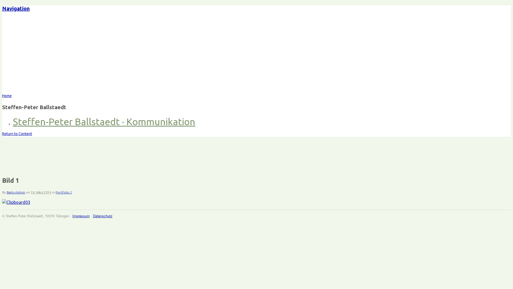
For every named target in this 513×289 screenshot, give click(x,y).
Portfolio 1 (64, 192)
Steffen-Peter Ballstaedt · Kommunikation (104, 121)
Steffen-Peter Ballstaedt (49, 55)
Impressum (81, 215)
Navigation (16, 8)
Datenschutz (102, 215)
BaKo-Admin (16, 192)
